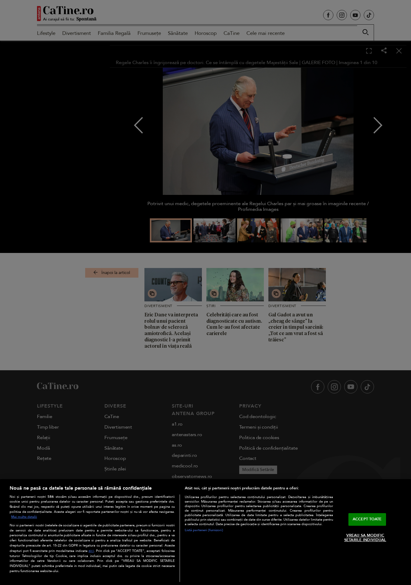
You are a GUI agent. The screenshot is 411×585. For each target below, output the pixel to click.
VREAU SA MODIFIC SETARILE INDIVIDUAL (365, 538)
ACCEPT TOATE (367, 519)
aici (91, 550)
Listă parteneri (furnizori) (204, 530)
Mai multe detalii (24, 517)
